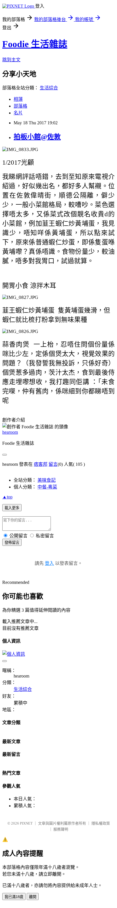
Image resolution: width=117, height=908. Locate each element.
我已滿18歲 (14, 897)
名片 (18, 112)
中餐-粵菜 (47, 487)
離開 (32, 897)
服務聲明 (60, 829)
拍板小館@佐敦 (37, 137)
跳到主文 (11, 59)
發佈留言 (12, 542)
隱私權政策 (100, 823)
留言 (53, 464)
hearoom (10, 432)
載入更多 (12, 508)
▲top (7, 496)
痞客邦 (40, 464)
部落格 (20, 106)
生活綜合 (49, 87)
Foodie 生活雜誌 (34, 44)
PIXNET (26, 823)
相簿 (18, 99)
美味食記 (46, 480)
